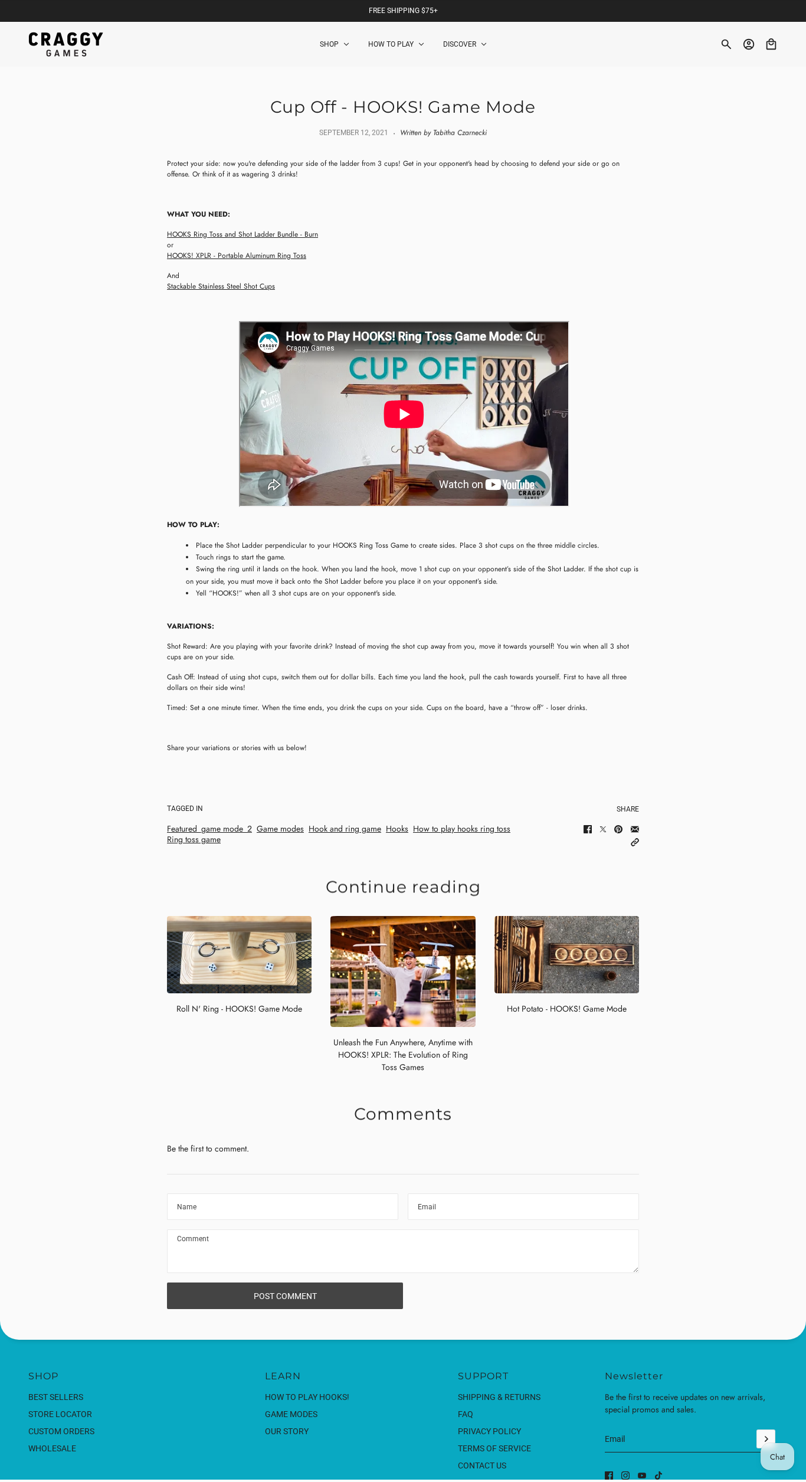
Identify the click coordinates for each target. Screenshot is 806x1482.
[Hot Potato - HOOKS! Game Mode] (566, 954)
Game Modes (291, 1414)
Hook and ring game (345, 829)
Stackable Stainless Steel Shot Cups (221, 286)
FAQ (465, 1414)
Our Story (287, 1431)
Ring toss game (194, 839)
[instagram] (625, 1475)
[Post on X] (603, 829)
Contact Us (482, 1465)
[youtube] (641, 1475)
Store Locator (60, 1414)
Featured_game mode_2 (209, 829)
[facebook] (608, 1475)
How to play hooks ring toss (461, 829)
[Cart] (771, 44)
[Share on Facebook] (587, 829)
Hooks (397, 829)
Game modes (280, 829)
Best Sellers (55, 1397)
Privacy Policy (489, 1431)
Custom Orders (61, 1431)
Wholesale (52, 1448)
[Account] (748, 44)
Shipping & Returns (499, 1397)
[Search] (726, 44)
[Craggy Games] (65, 44)
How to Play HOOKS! (307, 1397)
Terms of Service (494, 1448)
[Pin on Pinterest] (618, 829)
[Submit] (765, 1438)
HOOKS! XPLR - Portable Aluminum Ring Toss (236, 255)
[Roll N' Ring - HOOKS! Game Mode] (239, 954)
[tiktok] (658, 1475)
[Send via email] (634, 829)
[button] (634, 842)
